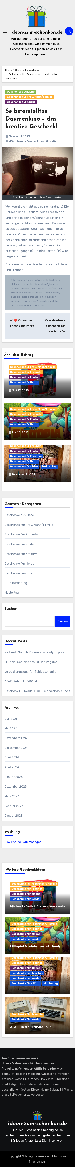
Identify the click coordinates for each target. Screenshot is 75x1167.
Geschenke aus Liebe (21, 91)
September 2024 (16, 748)
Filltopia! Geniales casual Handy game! (31, 662)
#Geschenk (16, 141)
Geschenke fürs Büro (24, 466)
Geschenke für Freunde (25, 372)
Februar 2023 (14, 806)
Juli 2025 (11, 718)
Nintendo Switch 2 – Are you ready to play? (35, 652)
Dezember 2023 (16, 786)
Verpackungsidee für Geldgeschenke (30, 671)
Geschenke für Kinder (21, 102)
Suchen (11, 609)
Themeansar (37, 1161)
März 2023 (12, 796)
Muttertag (49, 466)
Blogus (57, 1156)
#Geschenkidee (34, 141)
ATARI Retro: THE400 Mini (22, 681)
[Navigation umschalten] (5, 31)
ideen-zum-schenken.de (36, 32)
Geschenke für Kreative (26, 456)
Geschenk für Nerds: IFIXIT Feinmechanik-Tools (37, 691)
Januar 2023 (14, 815)
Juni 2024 (12, 757)
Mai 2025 (11, 728)
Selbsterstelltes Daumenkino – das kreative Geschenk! (31, 119)
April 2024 (12, 767)
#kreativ (50, 141)
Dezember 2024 (16, 738)
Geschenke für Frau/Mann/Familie (29, 96)
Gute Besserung (16, 583)
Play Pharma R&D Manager (23, 842)
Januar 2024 (14, 777)
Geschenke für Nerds (24, 382)
